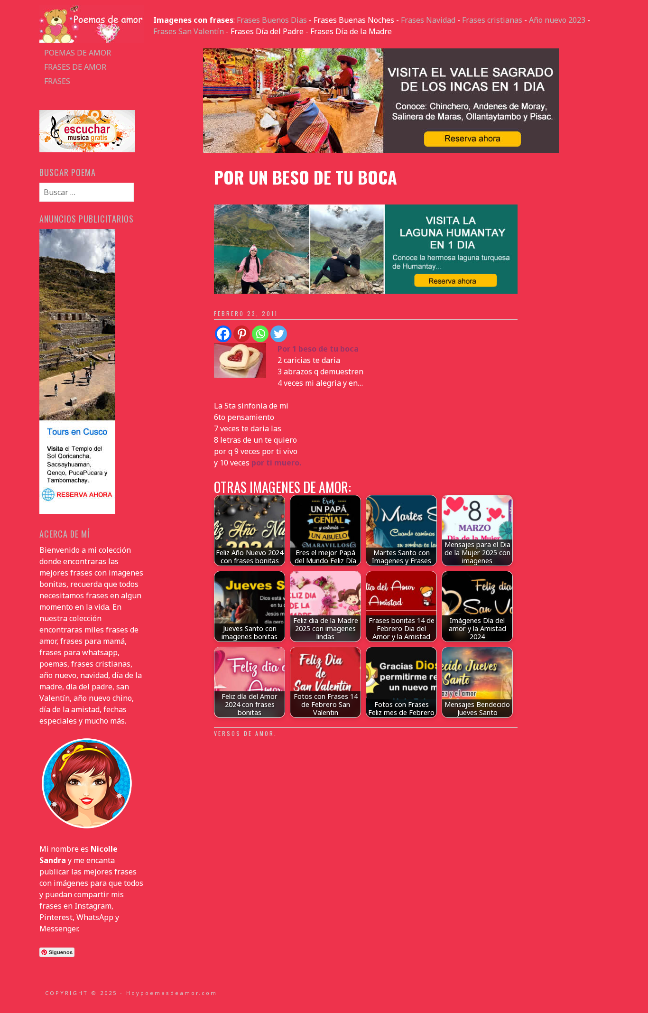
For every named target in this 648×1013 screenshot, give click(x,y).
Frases (57, 81)
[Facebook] (223, 333)
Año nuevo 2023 (557, 20)
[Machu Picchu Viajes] (381, 150)
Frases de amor (75, 67)
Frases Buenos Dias (272, 20)
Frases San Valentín (188, 31)
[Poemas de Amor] (91, 40)
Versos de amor (244, 733)
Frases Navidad (428, 20)
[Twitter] (278, 333)
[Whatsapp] (260, 333)
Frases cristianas (492, 20)
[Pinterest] (241, 333)
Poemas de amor (77, 52)
